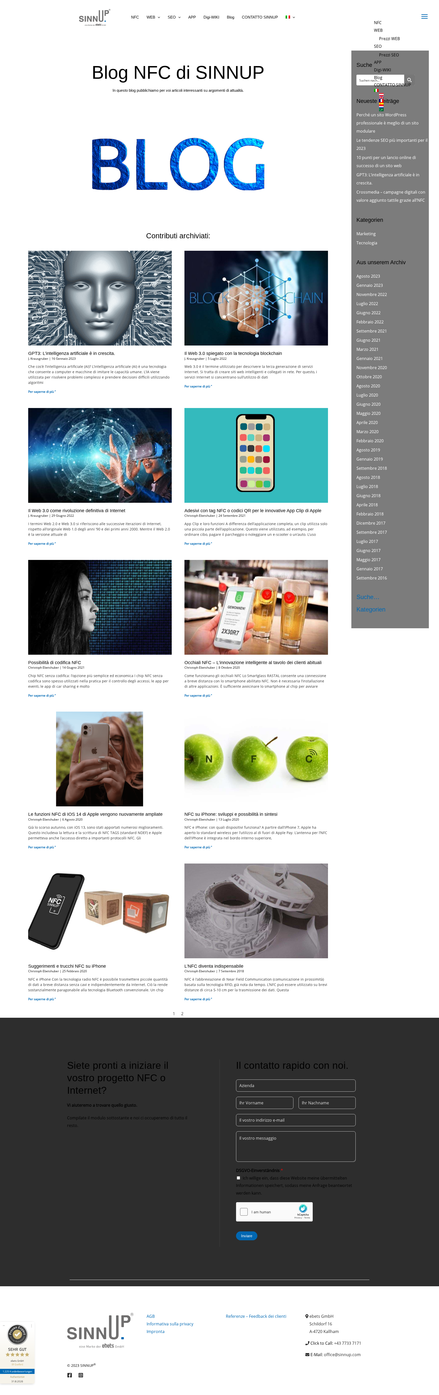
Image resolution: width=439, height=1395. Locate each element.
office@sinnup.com (342, 1354)
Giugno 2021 (368, 340)
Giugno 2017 (368, 550)
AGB (151, 1316)
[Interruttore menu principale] (424, 16)
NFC (378, 22)
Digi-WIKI (382, 70)
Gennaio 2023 (369, 285)
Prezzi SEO (389, 55)
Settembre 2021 (371, 331)
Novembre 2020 (371, 367)
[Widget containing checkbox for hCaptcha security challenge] (274, 1211)
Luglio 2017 (367, 541)
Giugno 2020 (368, 404)
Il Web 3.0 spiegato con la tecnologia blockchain (233, 353)
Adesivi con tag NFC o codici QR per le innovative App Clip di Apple (252, 510)
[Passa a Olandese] (395, 106)
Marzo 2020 (367, 431)
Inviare (246, 1236)
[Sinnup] (92, 17)
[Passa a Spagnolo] (395, 103)
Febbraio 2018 (370, 514)
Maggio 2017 (368, 559)
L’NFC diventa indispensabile (213, 966)
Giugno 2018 (368, 495)
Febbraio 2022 (370, 322)
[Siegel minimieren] (4, 1325)
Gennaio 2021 (369, 358)
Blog (378, 77)
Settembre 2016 (371, 578)
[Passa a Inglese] (395, 97)
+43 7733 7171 (347, 1343)
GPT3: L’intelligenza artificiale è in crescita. (71, 353)
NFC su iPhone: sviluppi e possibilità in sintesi (230, 814)
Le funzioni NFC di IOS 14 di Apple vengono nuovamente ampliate (95, 814)
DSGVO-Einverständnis (259, 1170)
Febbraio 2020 (370, 441)
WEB (378, 30)
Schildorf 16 (320, 1324)
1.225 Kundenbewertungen (17, 1371)
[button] (157, 17)
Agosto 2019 (368, 450)
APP (378, 62)
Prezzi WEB (389, 38)
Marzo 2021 (367, 349)
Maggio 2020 (368, 413)
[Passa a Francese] (395, 100)
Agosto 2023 (368, 276)
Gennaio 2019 (369, 459)
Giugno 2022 (368, 313)
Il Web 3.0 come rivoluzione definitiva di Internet (76, 510)
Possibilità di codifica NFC (54, 662)
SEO (378, 46)
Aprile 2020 (367, 422)
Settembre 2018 (371, 468)
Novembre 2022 (371, 294)
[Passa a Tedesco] (395, 94)
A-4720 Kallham (324, 1331)
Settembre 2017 (371, 532)
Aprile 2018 (367, 505)
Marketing (366, 234)
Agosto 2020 (368, 386)
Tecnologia (366, 243)
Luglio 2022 (367, 303)
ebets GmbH (321, 1316)
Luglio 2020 (367, 395)
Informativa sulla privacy (170, 1324)
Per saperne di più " (42, 391)
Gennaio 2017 (369, 569)
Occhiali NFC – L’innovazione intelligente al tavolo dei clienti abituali (253, 662)
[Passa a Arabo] (395, 109)
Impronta (156, 1331)
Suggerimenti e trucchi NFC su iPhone (67, 966)
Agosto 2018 (368, 477)
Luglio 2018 (367, 486)
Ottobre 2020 (369, 377)
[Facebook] (69, 1375)
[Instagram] (80, 1375)
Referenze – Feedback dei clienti (256, 1316)
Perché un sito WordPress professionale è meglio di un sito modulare (387, 123)
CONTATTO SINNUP (392, 85)
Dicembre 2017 (370, 523)
